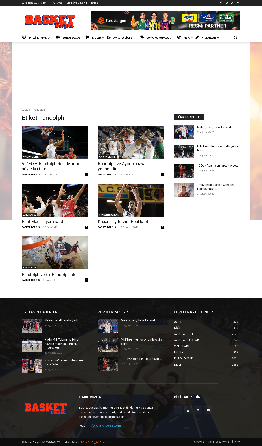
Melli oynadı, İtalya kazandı (214, 127)
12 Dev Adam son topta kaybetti (217, 165)
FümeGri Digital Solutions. (96, 442)
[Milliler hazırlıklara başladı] (32, 326)
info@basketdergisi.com (105, 425)
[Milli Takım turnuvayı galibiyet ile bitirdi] (184, 151)
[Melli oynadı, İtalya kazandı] (184, 132)
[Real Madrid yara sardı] (55, 200)
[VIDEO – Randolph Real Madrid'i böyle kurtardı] (55, 142)
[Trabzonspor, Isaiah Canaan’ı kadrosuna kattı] (184, 190)
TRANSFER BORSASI (109, 214)
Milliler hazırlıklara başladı (61, 320)
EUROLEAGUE (29, 214)
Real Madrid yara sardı (43, 221)
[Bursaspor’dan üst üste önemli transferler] (32, 366)
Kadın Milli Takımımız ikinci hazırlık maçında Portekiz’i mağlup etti (62, 343)
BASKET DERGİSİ (31, 174)
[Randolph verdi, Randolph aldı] (55, 252)
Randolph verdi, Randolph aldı (50, 274)
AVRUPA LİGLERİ (31, 156)
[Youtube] (238, 3)
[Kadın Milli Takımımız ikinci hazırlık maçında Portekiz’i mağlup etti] (32, 345)
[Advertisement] (131, 73)
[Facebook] (221, 3)
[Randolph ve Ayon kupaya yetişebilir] (131, 142)
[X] (232, 3)
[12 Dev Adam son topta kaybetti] (184, 171)
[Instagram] (226, 3)
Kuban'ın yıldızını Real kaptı (123, 221)
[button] (235, 37)
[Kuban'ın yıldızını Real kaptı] (131, 200)
